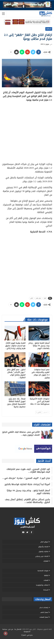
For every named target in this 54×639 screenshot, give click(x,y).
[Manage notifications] (6, 633)
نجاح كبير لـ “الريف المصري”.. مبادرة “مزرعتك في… (26, 478)
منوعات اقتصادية (43, 570)
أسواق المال (44, 541)
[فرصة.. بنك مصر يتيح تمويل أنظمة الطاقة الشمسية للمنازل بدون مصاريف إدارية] (15, 388)
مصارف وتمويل (43, 551)
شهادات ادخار (44, 607)
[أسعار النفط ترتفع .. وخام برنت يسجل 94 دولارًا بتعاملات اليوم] (39, 333)
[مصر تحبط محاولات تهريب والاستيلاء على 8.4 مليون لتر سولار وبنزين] (39, 359)
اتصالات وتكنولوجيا (42, 585)
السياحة (45, 589)
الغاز (45, 298)
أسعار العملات (43, 617)
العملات (46, 580)
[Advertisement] (27, 131)
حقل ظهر (38, 298)
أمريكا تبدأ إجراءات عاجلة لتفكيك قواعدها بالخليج (27, 484)
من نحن (10, 629)
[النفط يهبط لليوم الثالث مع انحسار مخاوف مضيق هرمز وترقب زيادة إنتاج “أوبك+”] (15, 333)
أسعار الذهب (44, 612)
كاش (31, 298)
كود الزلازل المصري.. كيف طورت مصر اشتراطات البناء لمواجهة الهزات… (28, 470)
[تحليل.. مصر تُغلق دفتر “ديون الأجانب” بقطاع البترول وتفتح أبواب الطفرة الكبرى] (15, 359)
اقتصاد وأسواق (43, 546)
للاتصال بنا (17, 629)
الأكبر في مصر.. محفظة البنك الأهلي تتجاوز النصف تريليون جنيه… (21, 433)
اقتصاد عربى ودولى (41, 556)
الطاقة (48, 29)
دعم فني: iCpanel (27, 635)
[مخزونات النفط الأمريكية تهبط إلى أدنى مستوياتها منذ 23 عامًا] (39, 388)
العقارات (45, 561)
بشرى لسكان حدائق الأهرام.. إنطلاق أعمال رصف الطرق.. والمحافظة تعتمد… (27, 500)
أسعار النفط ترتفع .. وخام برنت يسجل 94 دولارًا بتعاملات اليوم (28, 491)
